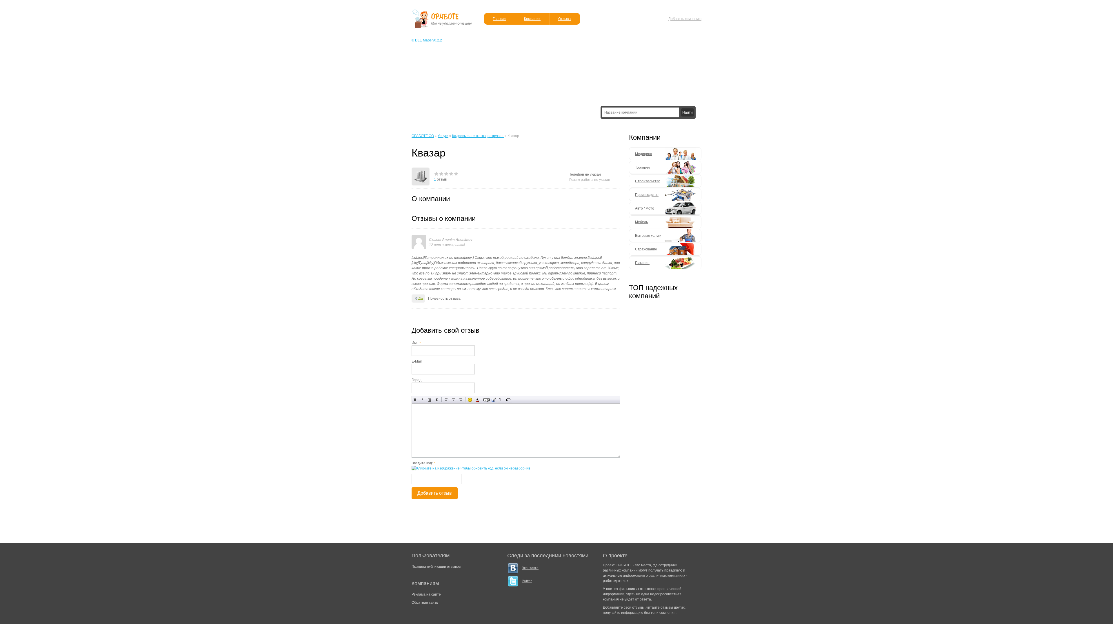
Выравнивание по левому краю (446, 399)
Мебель (641, 222)
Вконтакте (530, 568)
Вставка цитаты (493, 399)
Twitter (527, 581)
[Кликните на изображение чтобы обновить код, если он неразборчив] (471, 468)
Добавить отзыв (434, 493)
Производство (647, 195)
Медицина (643, 154)
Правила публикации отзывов (436, 567)
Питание (642, 263)
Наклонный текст (422, 399)
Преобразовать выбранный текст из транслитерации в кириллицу (501, 399)
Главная (499, 19)
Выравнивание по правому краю (460, 399)
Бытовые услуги (648, 236)
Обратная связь (425, 602)
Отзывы (564, 19)
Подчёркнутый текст (429, 399)
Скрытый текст (486, 399)
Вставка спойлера (508, 399)
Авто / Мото (644, 208)
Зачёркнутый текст (437, 399)
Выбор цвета (477, 399)
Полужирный (415, 399)
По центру (453, 399)
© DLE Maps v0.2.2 (427, 40)
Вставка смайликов (470, 399)
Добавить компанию (684, 19)
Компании (532, 19)
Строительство (647, 181)
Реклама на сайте (426, 594)
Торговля (642, 167)
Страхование (646, 249)
